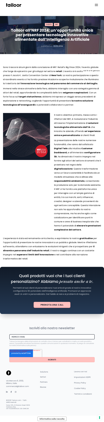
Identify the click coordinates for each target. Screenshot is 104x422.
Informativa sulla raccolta (52, 419)
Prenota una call (52, 304)
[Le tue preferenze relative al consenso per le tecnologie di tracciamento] (99, 417)
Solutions (44, 372)
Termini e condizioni (83, 394)
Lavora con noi (80, 371)
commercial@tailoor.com (17, 386)
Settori (43, 377)
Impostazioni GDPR (82, 377)
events (49, 24)
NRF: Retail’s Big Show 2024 (67, 67)
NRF (56, 24)
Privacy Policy (80, 383)
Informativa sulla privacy (26, 345)
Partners (43, 382)
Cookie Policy (80, 388)
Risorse (43, 387)
